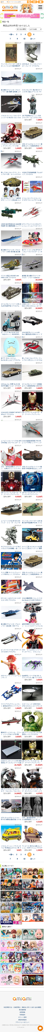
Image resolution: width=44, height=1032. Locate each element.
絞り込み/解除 (21, 29)
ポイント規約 (22, 1017)
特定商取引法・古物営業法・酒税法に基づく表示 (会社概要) (22, 1007)
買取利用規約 (22, 1020)
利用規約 (22, 1015)
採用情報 (22, 1012)
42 (24, 39)
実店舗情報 (22, 1010)
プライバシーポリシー (22, 1022)
